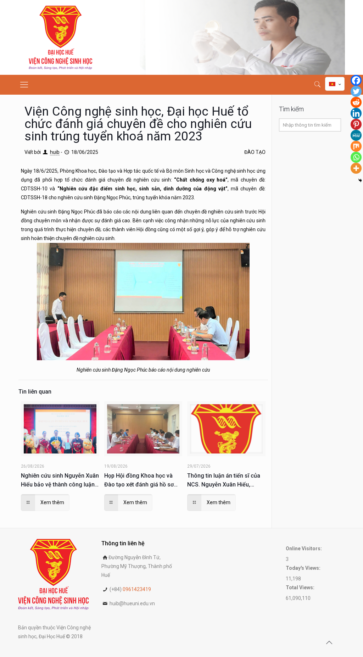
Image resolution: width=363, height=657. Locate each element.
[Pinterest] (356, 124)
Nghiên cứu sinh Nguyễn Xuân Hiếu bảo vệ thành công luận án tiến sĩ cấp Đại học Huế (60, 480)
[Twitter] (356, 91)
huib (55, 152)
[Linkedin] (356, 113)
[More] (356, 168)
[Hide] (360, 180)
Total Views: (300, 587)
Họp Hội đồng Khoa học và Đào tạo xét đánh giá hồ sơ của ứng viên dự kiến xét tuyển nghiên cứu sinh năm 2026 (139, 480)
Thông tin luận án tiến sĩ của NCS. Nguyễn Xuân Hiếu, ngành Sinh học (223, 480)
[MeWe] (356, 135)
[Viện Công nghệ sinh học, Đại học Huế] (60, 37)
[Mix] (356, 146)
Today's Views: (304, 568)
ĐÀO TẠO (255, 152)
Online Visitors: (304, 548)
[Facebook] (356, 80)
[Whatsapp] (356, 157)
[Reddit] (356, 102)
